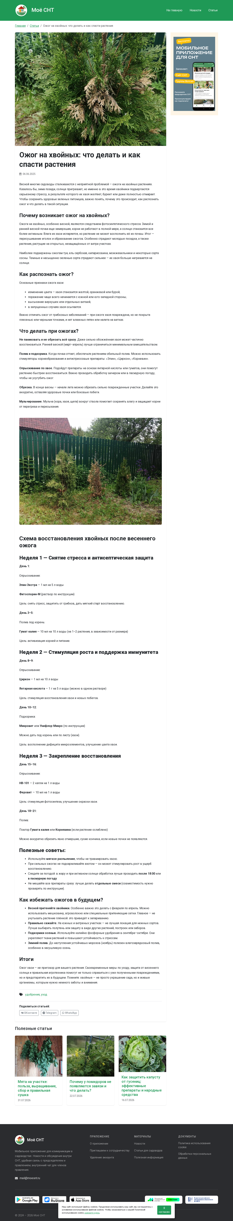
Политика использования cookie (194, 1145)
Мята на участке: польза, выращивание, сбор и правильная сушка (37, 1088)
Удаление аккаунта (102, 1157)
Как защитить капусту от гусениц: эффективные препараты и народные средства (142, 1086)
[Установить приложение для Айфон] (80, 1199)
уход (44, 994)
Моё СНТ (42, 10)
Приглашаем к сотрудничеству (109, 1150)
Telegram (51, 1012)
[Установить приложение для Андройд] (27, 1199)
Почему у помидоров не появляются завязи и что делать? (90, 1086)
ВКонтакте (30, 1012)
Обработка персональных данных (194, 1155)
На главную (174, 10)
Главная (20, 26)
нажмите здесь (92, 1213)
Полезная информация (148, 1157)
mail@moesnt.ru (30, 1178)
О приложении (99, 1143)
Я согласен (164, 1210)
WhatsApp (70, 1012)
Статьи (213, 10)
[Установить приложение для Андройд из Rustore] (54, 1199)
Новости (195, 10)
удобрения (32, 994)
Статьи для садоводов (148, 1150)
